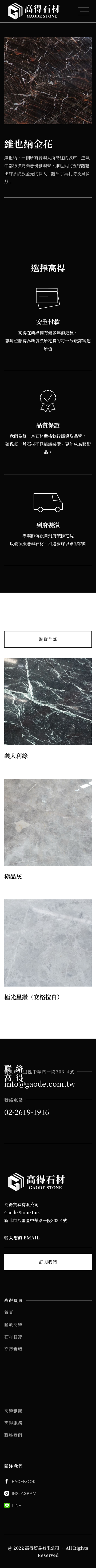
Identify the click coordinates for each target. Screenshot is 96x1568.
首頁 (8, 1312)
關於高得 (13, 1324)
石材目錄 (13, 1337)
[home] (33, 11)
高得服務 (13, 1423)
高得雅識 (13, 1411)
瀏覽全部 (48, 639)
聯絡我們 (13, 1435)
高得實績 (13, 1349)
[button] (83, 11)
